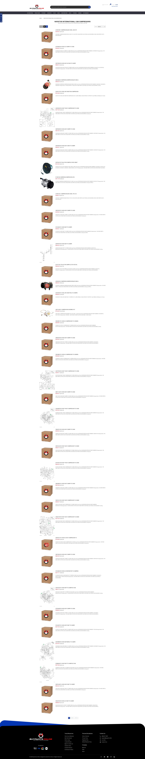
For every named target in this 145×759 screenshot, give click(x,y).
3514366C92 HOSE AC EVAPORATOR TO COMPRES (67, 571)
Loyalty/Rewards (68, 741)
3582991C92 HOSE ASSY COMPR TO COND (65, 429)
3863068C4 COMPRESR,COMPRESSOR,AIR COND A (67, 80)
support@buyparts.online (107, 738)
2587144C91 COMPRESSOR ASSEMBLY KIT (65, 309)
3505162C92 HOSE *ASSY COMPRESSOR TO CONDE (67, 446)
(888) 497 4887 (105, 736)
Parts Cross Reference (69, 736)
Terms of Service (85, 736)
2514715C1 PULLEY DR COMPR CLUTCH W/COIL (66, 264)
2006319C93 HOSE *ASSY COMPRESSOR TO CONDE (67, 516)
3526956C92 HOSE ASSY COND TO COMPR (65, 145)
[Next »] (77, 718)
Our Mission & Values (69, 749)
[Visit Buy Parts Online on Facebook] (101, 757)
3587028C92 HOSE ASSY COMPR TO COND (65, 129)
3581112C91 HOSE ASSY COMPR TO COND (65, 392)
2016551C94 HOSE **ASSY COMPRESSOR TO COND (67, 462)
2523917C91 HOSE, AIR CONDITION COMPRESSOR (67, 91)
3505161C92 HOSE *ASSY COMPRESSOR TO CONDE (67, 500)
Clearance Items (68, 745)
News (83, 751)
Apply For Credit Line (69, 743)
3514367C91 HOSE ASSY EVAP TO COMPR (65, 625)
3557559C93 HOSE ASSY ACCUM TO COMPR (66, 63)
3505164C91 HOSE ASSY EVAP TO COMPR (65, 684)
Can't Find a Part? (115, 6)
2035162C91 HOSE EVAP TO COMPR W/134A (66, 587)
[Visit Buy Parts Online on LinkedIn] (114, 757)
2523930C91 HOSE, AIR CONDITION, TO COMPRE (67, 292)
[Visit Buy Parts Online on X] (104, 757)
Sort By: (96, 26)
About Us (84, 747)
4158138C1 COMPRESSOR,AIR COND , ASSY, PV (66, 30)
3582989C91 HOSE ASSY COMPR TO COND (65, 483)
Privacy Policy (85, 738)
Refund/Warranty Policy (87, 741)
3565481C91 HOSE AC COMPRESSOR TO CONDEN (67, 321)
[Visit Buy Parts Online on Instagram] (107, 757)
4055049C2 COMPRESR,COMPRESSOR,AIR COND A (67, 281)
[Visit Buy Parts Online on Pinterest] (111, 757)
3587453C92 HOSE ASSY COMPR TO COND (65, 554)
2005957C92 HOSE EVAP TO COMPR (64, 243)
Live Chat (103, 740)
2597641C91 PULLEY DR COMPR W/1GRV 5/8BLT (67, 162)
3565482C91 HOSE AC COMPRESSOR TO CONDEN (67, 354)
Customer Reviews (68, 747)
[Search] (89, 7)
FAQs (83, 749)
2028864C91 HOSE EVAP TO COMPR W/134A (66, 663)
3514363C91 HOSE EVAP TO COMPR (64, 227)
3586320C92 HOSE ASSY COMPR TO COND (65, 337)
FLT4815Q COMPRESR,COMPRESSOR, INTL (65, 177)
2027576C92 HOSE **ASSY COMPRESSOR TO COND (67, 371)
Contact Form (104, 742)
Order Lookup (67, 740)
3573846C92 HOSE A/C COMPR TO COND (65, 46)
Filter (42, 26)
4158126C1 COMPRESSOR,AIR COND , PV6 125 (66, 193)
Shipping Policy (85, 740)
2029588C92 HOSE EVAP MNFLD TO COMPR (65, 641)
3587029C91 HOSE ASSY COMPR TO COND (65, 210)
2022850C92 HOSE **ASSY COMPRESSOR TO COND (67, 408)
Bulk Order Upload (68, 738)
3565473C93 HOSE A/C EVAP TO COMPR (65, 701)
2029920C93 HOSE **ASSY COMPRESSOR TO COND (67, 108)
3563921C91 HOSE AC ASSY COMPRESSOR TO (66, 537)
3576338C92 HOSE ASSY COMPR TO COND (65, 608)
